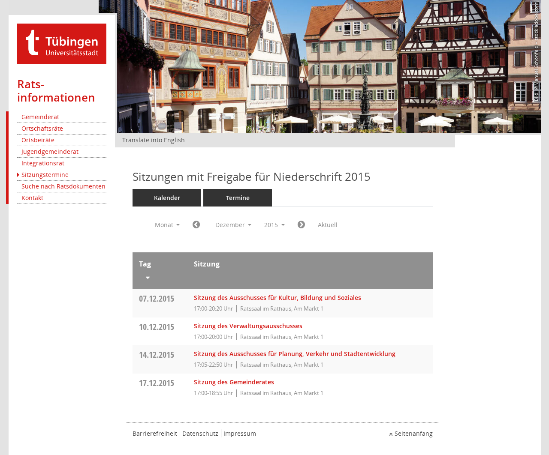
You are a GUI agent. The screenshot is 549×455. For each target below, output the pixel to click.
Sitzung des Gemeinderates (234, 382)
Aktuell (328, 225)
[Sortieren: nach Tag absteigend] (160, 276)
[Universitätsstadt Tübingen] (61, 43)
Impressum (239, 433)
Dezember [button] (231, 225)
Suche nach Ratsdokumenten (63, 186)
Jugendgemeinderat (49, 151)
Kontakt (32, 198)
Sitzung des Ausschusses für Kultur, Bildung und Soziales (277, 297)
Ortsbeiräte (37, 140)
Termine (238, 198)
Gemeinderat (40, 117)
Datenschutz (200, 433)
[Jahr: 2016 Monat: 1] (301, 225)
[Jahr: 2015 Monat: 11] (196, 225)
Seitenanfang (414, 433)
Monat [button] (165, 225)
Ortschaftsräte (42, 128)
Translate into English (153, 140)
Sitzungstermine (45, 175)
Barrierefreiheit (155, 433)
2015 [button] (272, 225)
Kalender (167, 198)
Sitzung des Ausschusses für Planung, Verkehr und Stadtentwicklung (294, 354)
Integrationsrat (42, 163)
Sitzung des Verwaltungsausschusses (248, 326)
